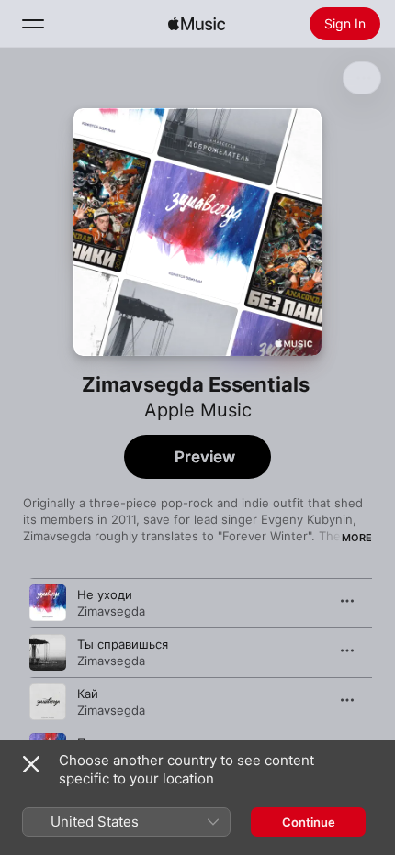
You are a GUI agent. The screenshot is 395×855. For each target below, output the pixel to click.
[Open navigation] (33, 24)
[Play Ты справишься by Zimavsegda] (47, 652)
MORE (357, 537)
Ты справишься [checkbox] (122, 644)
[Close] (31, 764)
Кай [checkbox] (87, 693)
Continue (308, 822)
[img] (196, 24)
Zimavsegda (111, 611)
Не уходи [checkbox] (104, 594)
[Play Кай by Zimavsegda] (47, 701)
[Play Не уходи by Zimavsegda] (47, 602)
